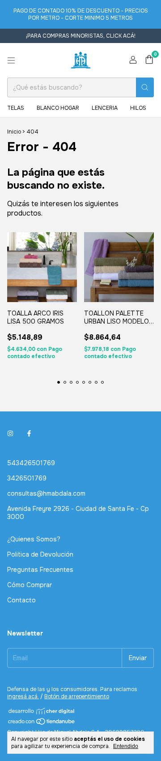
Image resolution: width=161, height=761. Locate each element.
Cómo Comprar (29, 585)
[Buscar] (145, 87)
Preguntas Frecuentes (40, 570)
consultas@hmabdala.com (46, 493)
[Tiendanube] (41, 723)
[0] (149, 60)
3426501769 (27, 478)
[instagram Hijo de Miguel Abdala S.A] (10, 433)
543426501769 (31, 463)
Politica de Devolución (40, 554)
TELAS (15, 108)
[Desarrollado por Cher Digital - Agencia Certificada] (41, 711)
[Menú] (11, 60)
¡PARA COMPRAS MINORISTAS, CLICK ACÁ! (81, 35)
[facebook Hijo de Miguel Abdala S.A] (29, 433)
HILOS (138, 108)
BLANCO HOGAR (58, 108)
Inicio (14, 131)
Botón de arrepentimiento (76, 696)
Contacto (21, 600)
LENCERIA (105, 108)
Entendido (125, 746)
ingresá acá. (23, 696)
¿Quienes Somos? (33, 539)
